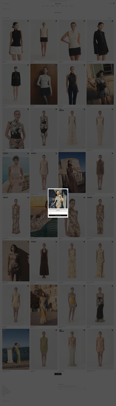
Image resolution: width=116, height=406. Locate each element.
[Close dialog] (67, 189)
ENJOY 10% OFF (58, 215)
